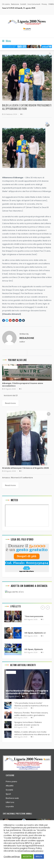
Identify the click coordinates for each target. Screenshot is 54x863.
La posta (10, 806)
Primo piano (11, 781)
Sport (8, 794)
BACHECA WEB (10, 367)
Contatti (23, 4)
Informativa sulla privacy (30, 851)
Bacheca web (12, 798)
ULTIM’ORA (29, 612)
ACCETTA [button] (27, 856)
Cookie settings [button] (12, 856)
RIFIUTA (39, 856)
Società (9, 789)
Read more (10, 403)
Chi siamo (6, 4)
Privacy (44, 4)
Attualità (9, 785)
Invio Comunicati (34, 4)
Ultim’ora (10, 802)
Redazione (15, 4)
